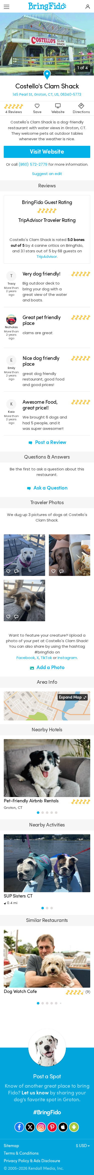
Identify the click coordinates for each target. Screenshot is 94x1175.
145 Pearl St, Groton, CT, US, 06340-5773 (47, 94)
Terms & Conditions (21, 1153)
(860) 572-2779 (33, 164)
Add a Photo (50, 667)
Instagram (67, 657)
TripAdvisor (47, 256)
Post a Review (50, 442)
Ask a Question (49, 488)
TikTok (46, 657)
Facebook (26, 657)
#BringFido (47, 1112)
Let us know (35, 1093)
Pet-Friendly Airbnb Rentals (31, 801)
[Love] (8, 571)
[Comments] (16, 571)
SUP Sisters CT (18, 896)
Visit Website (47, 151)
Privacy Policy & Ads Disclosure (32, 1160)
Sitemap (11, 1145)
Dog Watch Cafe (20, 991)
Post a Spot (47, 1076)
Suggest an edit (47, 173)
